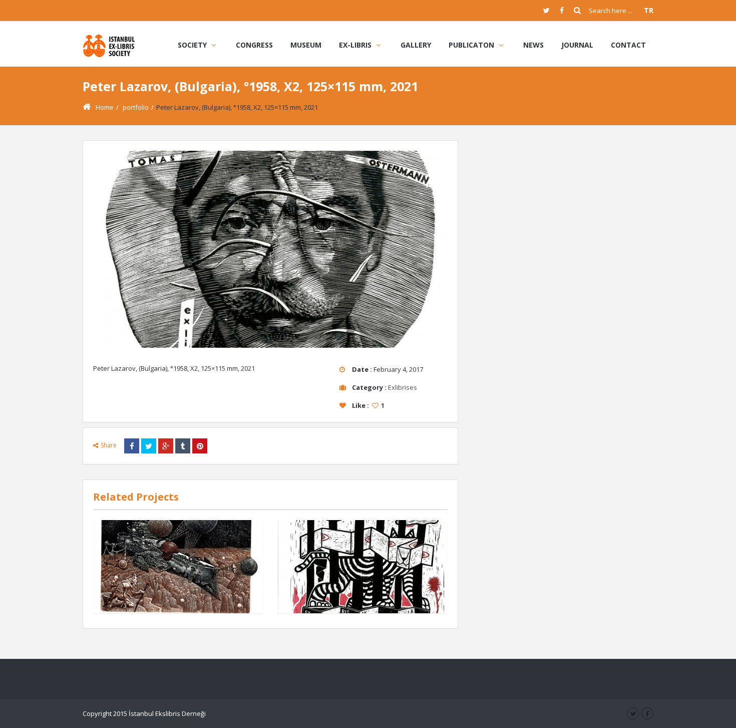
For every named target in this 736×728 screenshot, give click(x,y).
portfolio (136, 107)
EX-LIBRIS (355, 45)
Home (105, 107)
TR (648, 10)
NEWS (533, 45)
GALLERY (416, 45)
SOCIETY (192, 45)
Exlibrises (402, 387)
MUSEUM (305, 45)
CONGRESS (254, 45)
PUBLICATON (471, 45)
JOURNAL (577, 45)
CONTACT (628, 45)
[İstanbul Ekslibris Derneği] (109, 45)
